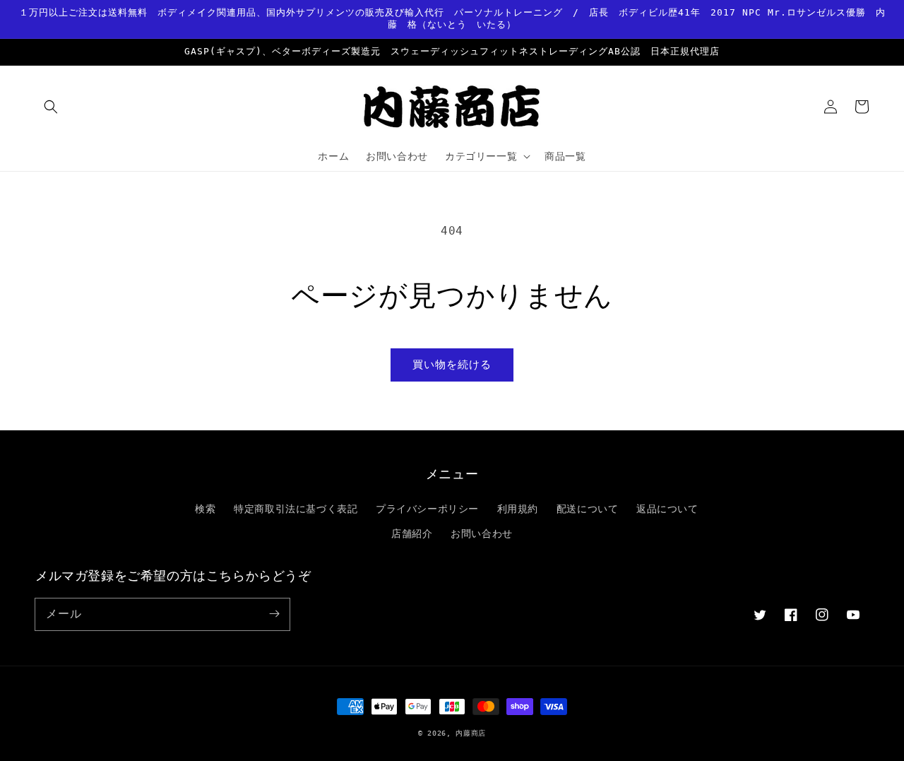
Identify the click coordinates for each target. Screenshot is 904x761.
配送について (588, 508)
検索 (205, 508)
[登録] (274, 614)
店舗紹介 (411, 533)
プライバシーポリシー (427, 508)
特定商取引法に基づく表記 (295, 508)
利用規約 (517, 508)
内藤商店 (471, 733)
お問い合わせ (482, 533)
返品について (667, 508)
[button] (50, 106)
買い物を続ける (452, 364)
